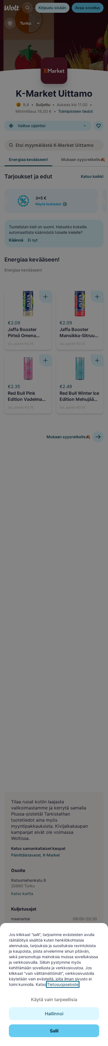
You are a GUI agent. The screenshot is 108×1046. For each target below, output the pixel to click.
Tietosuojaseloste (62, 984)
